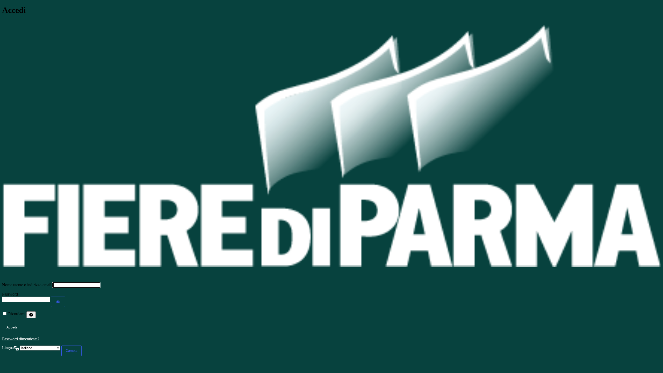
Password (10, 294)
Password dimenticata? (20, 339)
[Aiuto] (31, 314)
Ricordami (16, 314)
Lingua (8, 348)
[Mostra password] (58, 302)
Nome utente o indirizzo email (26, 285)
